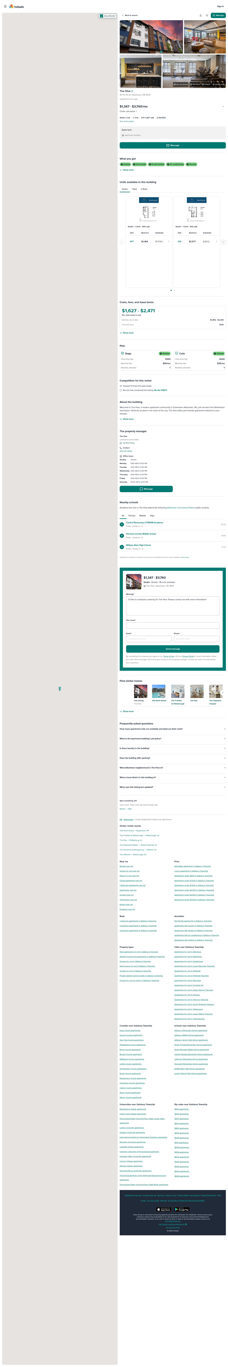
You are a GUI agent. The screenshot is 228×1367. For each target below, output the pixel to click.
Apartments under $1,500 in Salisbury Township (194, 885)
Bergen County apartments (131, 1054)
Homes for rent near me (129, 871)
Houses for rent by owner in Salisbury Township (139, 981)
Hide (130, 809)
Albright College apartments (131, 1166)
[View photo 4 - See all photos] (194, 71)
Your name (130, 620)
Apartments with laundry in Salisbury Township (193, 926)
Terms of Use (168, 656)
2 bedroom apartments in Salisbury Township (138, 926)
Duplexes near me (127, 909)
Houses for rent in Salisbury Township (135, 961)
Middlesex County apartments (132, 1059)
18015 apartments (181, 1133)
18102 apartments (181, 1109)
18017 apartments (181, 1124)
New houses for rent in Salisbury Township (137, 966)
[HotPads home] (16, 6)
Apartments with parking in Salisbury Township (193, 931)
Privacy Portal (187, 656)
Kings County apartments (130, 1030)
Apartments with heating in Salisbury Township (193, 940)
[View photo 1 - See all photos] (151, 37)
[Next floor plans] (223, 242)
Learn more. (185, 557)
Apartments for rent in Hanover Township (191, 1000)
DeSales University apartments (132, 1133)
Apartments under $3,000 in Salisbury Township (194, 900)
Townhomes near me (128, 900)
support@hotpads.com (173, 1221)
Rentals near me (126, 866)
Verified (162, 118)
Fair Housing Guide (173, 1227)
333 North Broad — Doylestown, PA (134, 831)
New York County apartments (132, 1040)
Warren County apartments (131, 1097)
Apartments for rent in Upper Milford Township (193, 1014)
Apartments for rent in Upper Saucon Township (193, 990)
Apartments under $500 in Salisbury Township (193, 876)
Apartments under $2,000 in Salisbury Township (194, 890)
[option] (149, 242)
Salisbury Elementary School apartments (190, 1030)
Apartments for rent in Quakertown (188, 961)
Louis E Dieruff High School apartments (190, 1074)
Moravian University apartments (133, 1142)
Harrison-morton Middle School (141, 534)
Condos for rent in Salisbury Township (135, 971)
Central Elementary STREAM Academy (144, 523)
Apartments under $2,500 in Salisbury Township (194, 895)
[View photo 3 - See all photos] (141, 71)
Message (130, 594)
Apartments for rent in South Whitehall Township (194, 1004)
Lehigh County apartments (130, 1064)
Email (128, 633)
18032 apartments (181, 1157)
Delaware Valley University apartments (135, 1156)
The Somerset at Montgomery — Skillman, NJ (138, 850)
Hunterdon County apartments (132, 1083)
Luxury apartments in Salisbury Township (191, 871)
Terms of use (171, 1195)
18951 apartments (181, 1128)
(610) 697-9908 (126, 451)
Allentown (128, 819)
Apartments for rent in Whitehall (187, 971)
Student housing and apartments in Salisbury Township (142, 957)
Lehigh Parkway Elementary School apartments (193, 1054)
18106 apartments (181, 1167)
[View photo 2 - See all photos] (205, 37)
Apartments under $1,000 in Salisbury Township (194, 881)
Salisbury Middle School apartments (189, 1035)
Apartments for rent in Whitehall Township (191, 976)
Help (219, 1195)
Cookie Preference (208, 1195)
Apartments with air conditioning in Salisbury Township (196, 935)
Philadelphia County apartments (133, 1045)
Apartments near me (128, 890)
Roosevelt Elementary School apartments (191, 1064)
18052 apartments (181, 1162)
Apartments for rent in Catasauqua (188, 1009)
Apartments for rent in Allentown (187, 952)
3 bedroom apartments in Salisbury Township (138, 931)
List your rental (153, 1201)
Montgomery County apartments (133, 1078)
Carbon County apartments (131, 1088)
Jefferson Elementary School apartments (191, 1059)
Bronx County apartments (130, 1050)
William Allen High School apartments (189, 1069)
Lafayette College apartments (132, 1147)
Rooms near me (126, 905)
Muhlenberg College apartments (133, 1109)
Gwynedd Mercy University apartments (136, 1171)
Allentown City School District (181, 508)
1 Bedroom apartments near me (132, 885)
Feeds (143, 1201)
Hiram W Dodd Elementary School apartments (193, 1045)
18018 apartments (181, 1138)
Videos (207, 84)
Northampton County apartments (133, 1069)
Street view (219, 84)
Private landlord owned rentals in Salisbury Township (141, 976)
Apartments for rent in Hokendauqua (189, 1019)
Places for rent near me (129, 876)
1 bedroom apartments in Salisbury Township (138, 921)
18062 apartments (181, 1176)
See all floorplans (127, 121)
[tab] (125, 189)
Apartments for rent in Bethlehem (188, 957)
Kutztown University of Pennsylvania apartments (139, 1152)
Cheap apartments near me (131, 881)
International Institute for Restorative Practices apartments (143, 1137)
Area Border (100, 16)
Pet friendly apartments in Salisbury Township (193, 921)
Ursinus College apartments (131, 1161)
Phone (176, 633)
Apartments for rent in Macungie (187, 981)
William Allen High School (138, 545)
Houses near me (149, 1195)
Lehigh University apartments (132, 1128)
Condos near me (126, 895)
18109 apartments (181, 1152)
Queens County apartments (131, 1035)
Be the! (160, 390)
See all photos (182, 84)
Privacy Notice (183, 1195)
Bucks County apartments (130, 1074)
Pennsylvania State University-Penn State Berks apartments (144, 1185)
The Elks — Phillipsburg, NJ (131, 840)
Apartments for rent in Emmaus (187, 995)
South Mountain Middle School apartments (191, 1050)
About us (161, 1195)
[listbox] (173, 242)
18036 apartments (181, 1171)
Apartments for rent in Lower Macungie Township (194, 966)
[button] (59, 689)
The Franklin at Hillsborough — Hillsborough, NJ (139, 835)
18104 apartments (181, 1114)
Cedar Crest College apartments (133, 1114)
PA (121, 819)
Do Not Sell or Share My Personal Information (186, 1201)
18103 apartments (181, 1119)
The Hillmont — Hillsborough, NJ (133, 855)
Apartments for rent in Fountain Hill (188, 985)
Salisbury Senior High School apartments (191, 1040)
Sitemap (163, 1201)
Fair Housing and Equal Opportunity (171, 1224)
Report (122, 809)
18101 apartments (181, 1143)
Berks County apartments (130, 1093)
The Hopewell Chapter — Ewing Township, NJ (138, 845)
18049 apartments (181, 1147)
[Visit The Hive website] (132, 91)
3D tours (196, 84)
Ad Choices (195, 1195)
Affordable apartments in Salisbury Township (192, 866)
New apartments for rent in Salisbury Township (139, 952)
